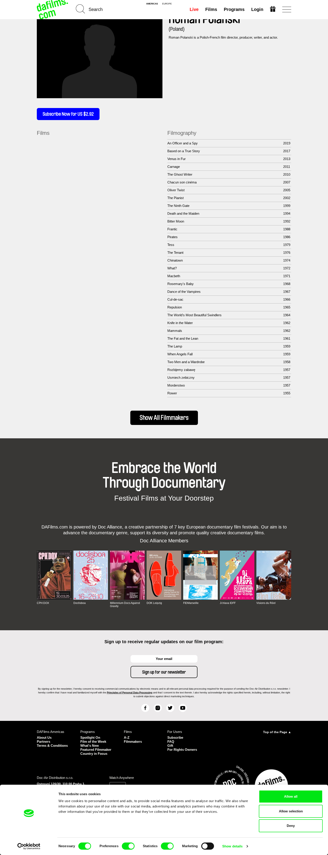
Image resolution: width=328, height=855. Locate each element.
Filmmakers (133, 741)
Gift (170, 745)
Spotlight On (90, 737)
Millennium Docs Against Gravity (125, 604)
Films (211, 9)
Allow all (290, 796)
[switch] (128, 846)
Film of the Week (93, 741)
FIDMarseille (191, 603)
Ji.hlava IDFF (228, 603)
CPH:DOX (43, 603)
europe (167, 4)
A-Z (126, 737)
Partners (43, 741)
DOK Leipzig (154, 603)
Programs (234, 9)
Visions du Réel (266, 603)
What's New (89, 745)
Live (194, 9)
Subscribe (175, 737)
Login (257, 9)
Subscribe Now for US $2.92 (68, 114)
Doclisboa (79, 603)
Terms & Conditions (52, 745)
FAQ (170, 741)
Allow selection (291, 811)
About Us (44, 737)
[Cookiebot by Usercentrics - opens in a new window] (28, 846)
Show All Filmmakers (164, 418)
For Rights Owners (182, 749)
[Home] (53, 9)
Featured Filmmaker (95, 749)
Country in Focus (93, 753)
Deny (291, 826)
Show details (232, 846)
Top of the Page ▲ (277, 732)
